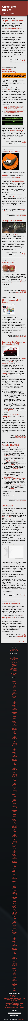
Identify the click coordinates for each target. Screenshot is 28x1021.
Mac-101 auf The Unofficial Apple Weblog (15, 478)
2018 (14, 805)
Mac (25, 59)
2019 (14, 789)
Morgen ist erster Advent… (13, 21)
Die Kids (14, 659)
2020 (14, 772)
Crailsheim (12, 362)
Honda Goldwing (8, 409)
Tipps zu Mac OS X (9, 464)
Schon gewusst (14, 669)
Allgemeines (14, 668)
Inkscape (4, 175)
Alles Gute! (14, 996)
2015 (14, 857)
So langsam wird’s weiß (12, 221)
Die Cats (14, 672)
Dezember (14, 693)
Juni (14, 684)
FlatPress (14, 664)
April (14, 686)
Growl (10, 534)
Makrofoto (14, 670)
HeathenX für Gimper (11, 151)
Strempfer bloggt (9, 8)
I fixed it (14, 674)
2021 (14, 755)
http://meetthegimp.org (19, 196)
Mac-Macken (7, 506)
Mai (14, 685)
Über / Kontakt (14, 650)
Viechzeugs (14, 673)
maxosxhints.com (8, 477)
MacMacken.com (6, 516)
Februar (14, 689)
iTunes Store (8, 479)
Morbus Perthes (14, 661)
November (14, 711)
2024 (14, 708)
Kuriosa (22, 59)
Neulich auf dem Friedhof (14, 999)
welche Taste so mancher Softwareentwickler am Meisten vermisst (14, 109)
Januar (14, 690)
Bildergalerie (20, 281)
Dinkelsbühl (5, 363)
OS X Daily (13, 488)
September (14, 696)
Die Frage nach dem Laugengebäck (14, 1007)
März (14, 687)
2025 (14, 692)
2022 (14, 742)
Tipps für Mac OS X (10, 445)
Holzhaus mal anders (11, 603)
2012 (14, 909)
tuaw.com (6, 287)
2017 (14, 822)
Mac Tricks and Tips (16, 485)
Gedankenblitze (18, 436)
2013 (14, 892)
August (14, 681)
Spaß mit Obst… (9, 262)
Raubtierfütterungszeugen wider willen (14, 998)
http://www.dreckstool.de (16, 130)
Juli (14, 682)
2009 (14, 961)
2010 (14, 944)
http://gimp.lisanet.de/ (18, 181)
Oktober (14, 694)
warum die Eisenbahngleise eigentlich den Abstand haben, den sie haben (14, 106)
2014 (14, 874)
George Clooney (8, 410)
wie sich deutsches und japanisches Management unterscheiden (13, 112)
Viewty (14, 666)
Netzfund (24, 60)
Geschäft (23, 358)
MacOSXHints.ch (8, 455)
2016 (14, 840)
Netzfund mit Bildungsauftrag (9, 70)
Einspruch (14, 1000)
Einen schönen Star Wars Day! (14, 1006)
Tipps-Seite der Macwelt (12, 461)
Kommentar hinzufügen (21, 61)
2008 (14, 979)
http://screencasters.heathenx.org (11, 177)
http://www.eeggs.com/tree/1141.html (11, 28)
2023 (14, 724)
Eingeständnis (14, 1002)
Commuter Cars (6, 373)
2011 (14, 927)
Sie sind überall (14, 995)
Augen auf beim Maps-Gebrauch (14, 1003)
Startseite (14, 649)
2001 (14, 990)
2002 (14, 988)
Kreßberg (14, 665)
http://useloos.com (7, 282)
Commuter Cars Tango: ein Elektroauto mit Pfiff (13, 343)
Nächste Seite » (22, 641)
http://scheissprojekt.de (8, 89)
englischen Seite (17, 468)
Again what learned (14, 1004)
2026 (14, 680)
